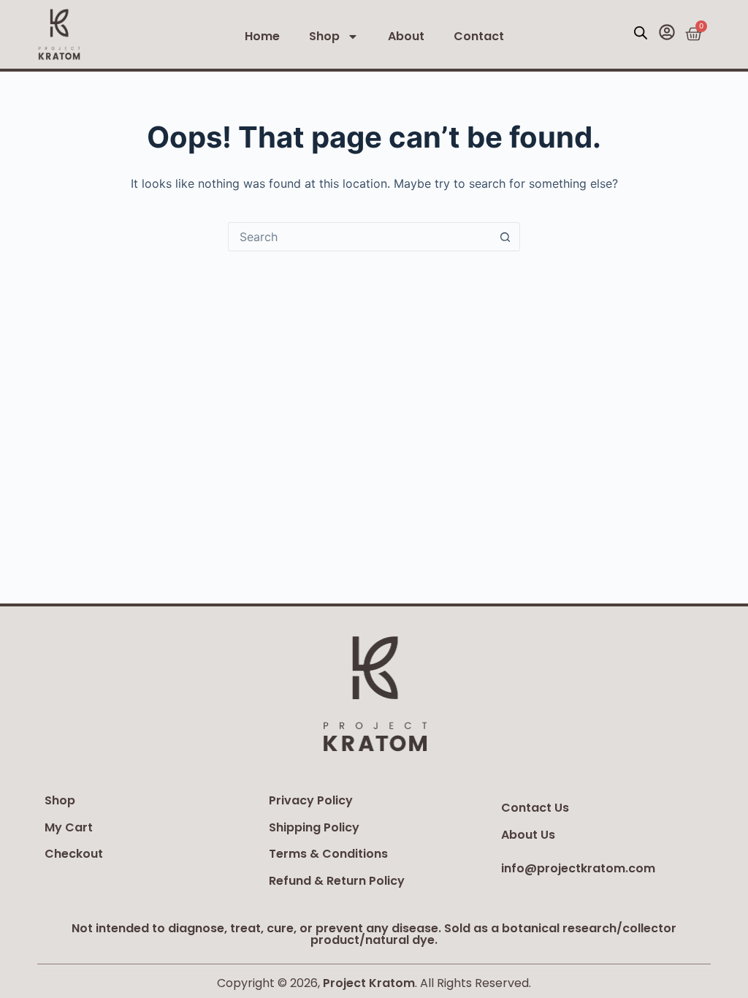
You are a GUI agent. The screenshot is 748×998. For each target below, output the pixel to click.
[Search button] (504, 236)
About (406, 36)
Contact (479, 36)
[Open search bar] (640, 32)
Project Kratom (369, 983)
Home (262, 36)
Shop (324, 36)
